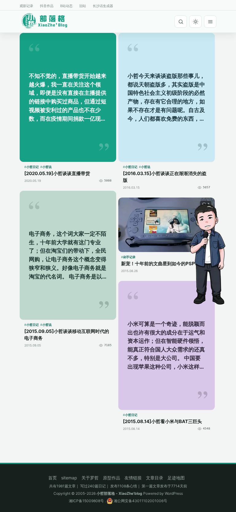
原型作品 (111, 477)
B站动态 (66, 6)
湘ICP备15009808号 (86, 500)
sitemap (69, 477)
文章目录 (154, 477)
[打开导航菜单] (210, 21)
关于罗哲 (90, 477)
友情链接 (133, 477)
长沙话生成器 (103, 6)
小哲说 (47, 167)
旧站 (82, 6)
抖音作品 (46, 6)
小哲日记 (32, 167)
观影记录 (26, 6)
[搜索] (181, 21)
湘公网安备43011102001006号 (140, 500)
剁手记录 (129, 257)
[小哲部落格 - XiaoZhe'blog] (49, 21)
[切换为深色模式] (195, 21)
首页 (52, 477)
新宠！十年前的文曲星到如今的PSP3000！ (166, 263)
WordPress (174, 493)
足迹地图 (176, 477)
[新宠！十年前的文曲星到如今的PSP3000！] (166, 225)
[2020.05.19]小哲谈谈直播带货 (57, 173)
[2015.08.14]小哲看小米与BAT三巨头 (162, 421)
